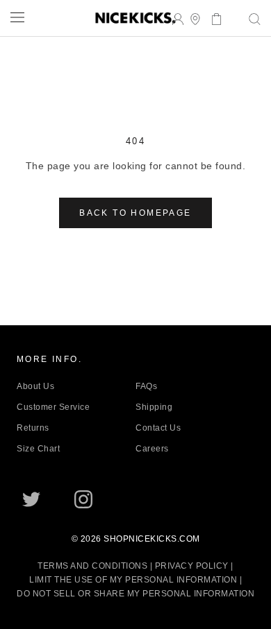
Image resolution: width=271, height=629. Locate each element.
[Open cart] (212, 17)
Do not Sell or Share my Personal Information (135, 593)
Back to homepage (135, 213)
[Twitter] (31, 499)
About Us (35, 386)
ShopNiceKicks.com (152, 539)
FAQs (146, 386)
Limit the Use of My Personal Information (133, 580)
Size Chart (38, 449)
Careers (152, 449)
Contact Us (158, 428)
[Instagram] (83, 499)
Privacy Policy (192, 566)
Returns (33, 428)
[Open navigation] (17, 17)
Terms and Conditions (92, 566)
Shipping (154, 407)
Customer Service (53, 407)
